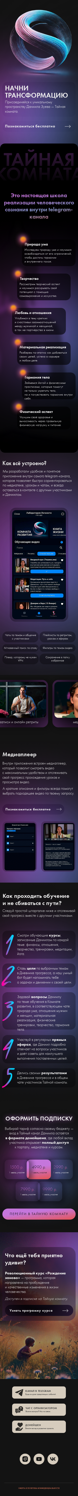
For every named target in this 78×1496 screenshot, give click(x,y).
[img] (19, 1392)
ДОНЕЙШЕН (33, 1425)
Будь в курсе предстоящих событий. (40, 1394)
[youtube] (39, 1459)
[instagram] (25, 1459)
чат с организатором (41, 1408)
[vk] (52, 1459)
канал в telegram (38, 1390)
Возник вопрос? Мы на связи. (38, 1411)
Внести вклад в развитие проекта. (39, 1428)
